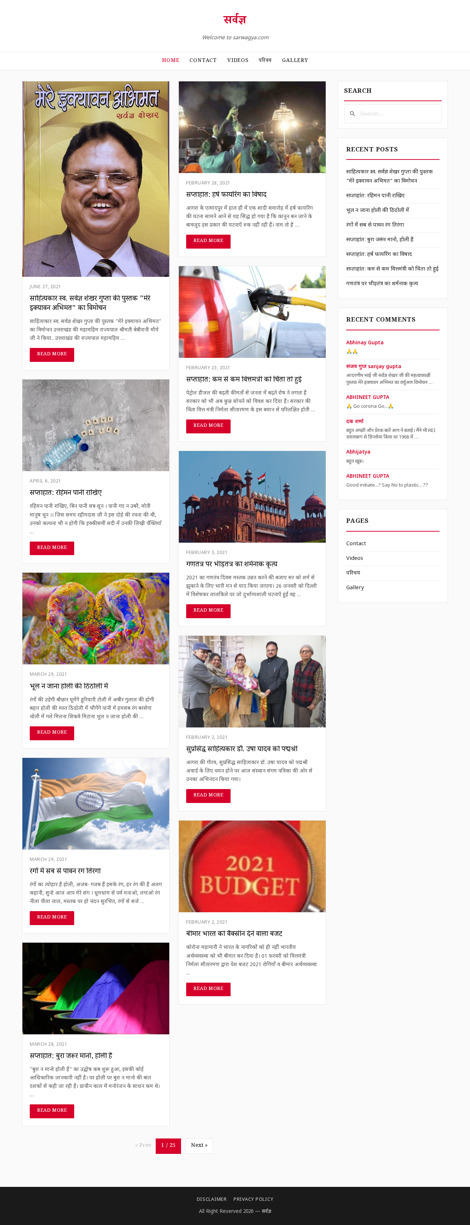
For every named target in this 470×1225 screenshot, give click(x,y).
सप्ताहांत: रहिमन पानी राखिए (375, 195)
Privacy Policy (253, 1200)
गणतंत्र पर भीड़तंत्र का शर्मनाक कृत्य (382, 283)
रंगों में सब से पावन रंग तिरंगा (375, 225)
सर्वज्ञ (235, 21)
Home (170, 61)
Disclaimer (212, 1200)
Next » (199, 1146)
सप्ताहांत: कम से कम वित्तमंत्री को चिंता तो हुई (392, 269)
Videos (238, 61)
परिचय (265, 61)
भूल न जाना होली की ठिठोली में (377, 210)
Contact (203, 61)
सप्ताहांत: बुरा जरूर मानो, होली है (379, 239)
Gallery (295, 61)
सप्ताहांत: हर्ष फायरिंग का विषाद (379, 254)
